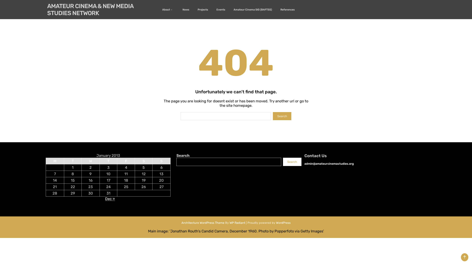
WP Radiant (237, 223)
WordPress (283, 223)
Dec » (110, 199)
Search (282, 116)
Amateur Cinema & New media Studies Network (90, 10)
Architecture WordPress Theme (202, 223)
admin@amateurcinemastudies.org (329, 163)
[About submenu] (172, 9)
